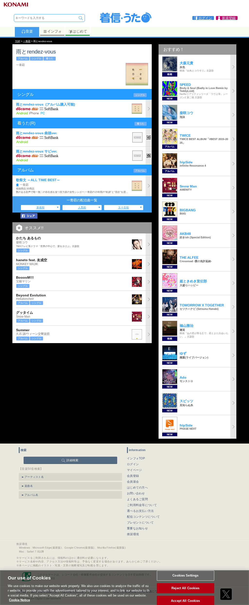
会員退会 (133, 481)
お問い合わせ (136, 493)
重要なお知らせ (137, 528)
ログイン (133, 464)
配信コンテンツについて (143, 516)
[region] (124, 587)
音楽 (29, 31)
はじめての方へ (137, 487)
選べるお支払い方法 (140, 511)
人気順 (82, 207)
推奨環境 (133, 534)
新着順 (40, 207)
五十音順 (123, 207)
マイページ (134, 470)
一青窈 (26, 41)
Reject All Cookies (185, 588)
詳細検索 (72, 460)
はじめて (79, 31)
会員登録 (133, 476)
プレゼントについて (140, 522)
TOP (17, 41)
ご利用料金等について (142, 505)
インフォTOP (136, 458)
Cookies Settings (185, 576)
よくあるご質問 (137, 499)
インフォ (54, 31)
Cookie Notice (19, 600)
